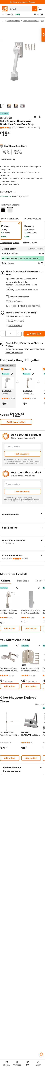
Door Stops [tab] (23, 580)
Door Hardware (13, 20)
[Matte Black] (3, 210)
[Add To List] (35, 117)
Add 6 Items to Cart (16, 422)
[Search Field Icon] (34, 8)
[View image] (2, 106)
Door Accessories (30, 20)
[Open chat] (43, 35)
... (3, 21)
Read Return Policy (14, 352)
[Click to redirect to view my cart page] (40, 8)
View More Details (11, 184)
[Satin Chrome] (10, 210)
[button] (22, 514)
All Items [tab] (5, 580)
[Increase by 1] (19, 333)
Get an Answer (22, 454)
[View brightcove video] (22, 106)
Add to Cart (35, 333)
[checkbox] (7, 296)
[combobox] (20, 8)
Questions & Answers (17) (29, 128)
